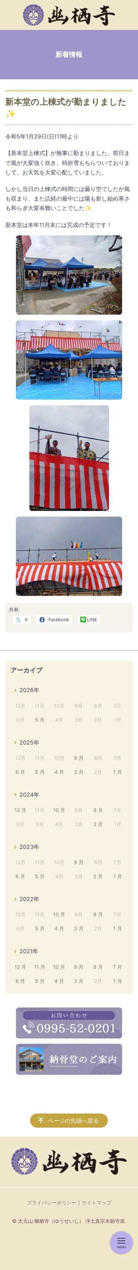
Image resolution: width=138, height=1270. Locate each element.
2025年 (29, 742)
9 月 (79, 758)
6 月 (20, 772)
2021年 (28, 951)
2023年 (29, 846)
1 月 (117, 772)
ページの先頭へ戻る (73, 1120)
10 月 (59, 810)
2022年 (29, 898)
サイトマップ (96, 1203)
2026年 (29, 689)
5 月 (40, 720)
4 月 (59, 772)
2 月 (98, 824)
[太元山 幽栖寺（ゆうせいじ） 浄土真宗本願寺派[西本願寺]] (69, 15)
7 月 (117, 967)
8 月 (98, 810)
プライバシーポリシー (51, 1203)
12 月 (20, 810)
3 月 (79, 772)
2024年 (29, 794)
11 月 (39, 967)
